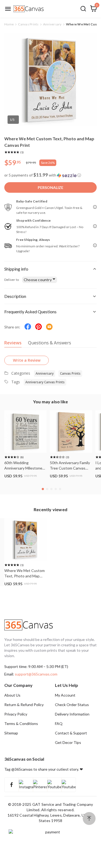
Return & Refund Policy (24, 704)
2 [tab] (47, 489)
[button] (50, 175)
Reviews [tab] (13, 343)
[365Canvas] (28, 9)
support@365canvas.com (36, 674)
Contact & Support (71, 733)
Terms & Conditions (21, 723)
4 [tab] (56, 489)
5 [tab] (60, 489)
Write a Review (26, 360)
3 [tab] (52, 489)
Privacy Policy (15, 714)
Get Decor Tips (68, 742)
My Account (65, 695)
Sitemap (11, 733)
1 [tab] (43, 489)
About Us (12, 695)
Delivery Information (72, 714)
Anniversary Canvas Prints (45, 382)
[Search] (83, 8)
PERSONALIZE (50, 187)
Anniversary (45, 373)
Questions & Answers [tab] (49, 343)
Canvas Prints (70, 373)
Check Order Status (72, 704)
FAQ (58, 723)
